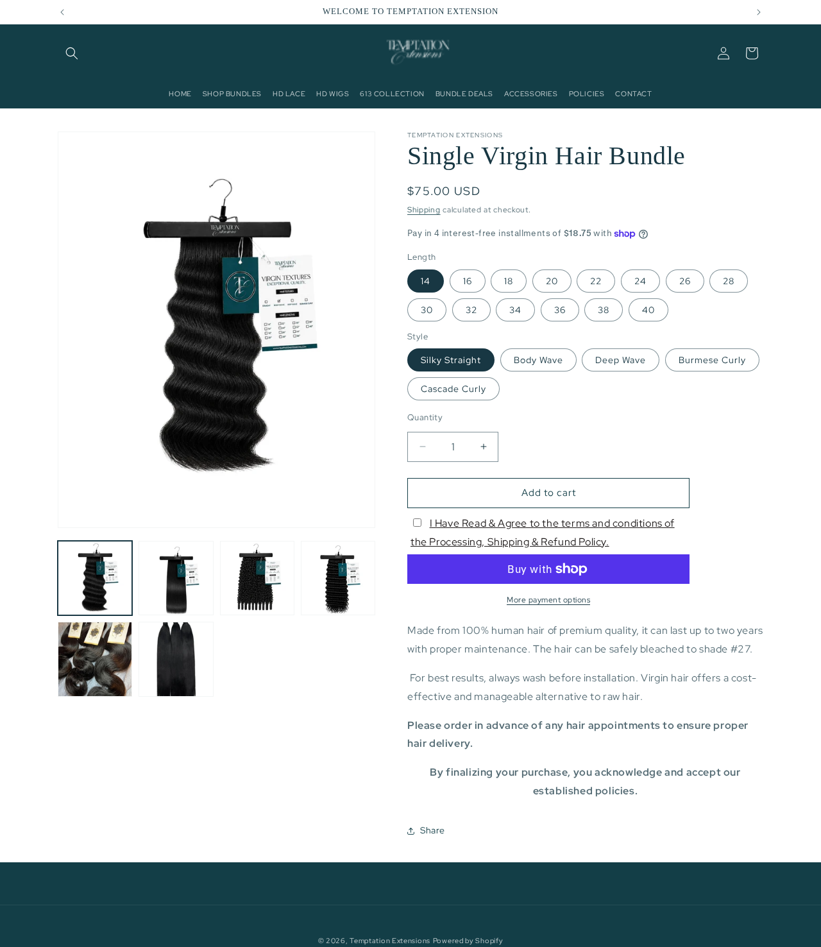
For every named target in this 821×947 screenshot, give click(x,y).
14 (425, 281)
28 (728, 281)
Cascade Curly (453, 389)
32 (471, 310)
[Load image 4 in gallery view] (338, 578)
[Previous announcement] (62, 12)
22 (596, 281)
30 (427, 310)
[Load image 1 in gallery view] (95, 578)
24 (640, 281)
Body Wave (538, 360)
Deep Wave (620, 360)
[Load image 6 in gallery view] (176, 659)
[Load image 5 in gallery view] (95, 659)
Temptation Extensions (390, 940)
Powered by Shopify (468, 940)
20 (552, 281)
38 (603, 310)
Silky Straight (451, 360)
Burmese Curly (712, 360)
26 (685, 281)
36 (560, 310)
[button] (72, 53)
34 (515, 310)
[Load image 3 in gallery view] (257, 578)
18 (508, 281)
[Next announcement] (759, 12)
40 (648, 310)
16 (467, 281)
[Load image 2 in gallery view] (176, 578)
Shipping (424, 210)
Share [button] (432, 830)
